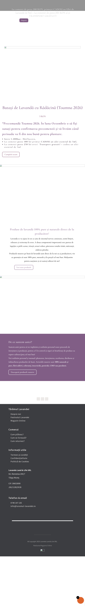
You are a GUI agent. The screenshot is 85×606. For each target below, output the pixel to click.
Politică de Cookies (20, 461)
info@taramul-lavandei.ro (23, 506)
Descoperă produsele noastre (22, 372)
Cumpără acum (10, 154)
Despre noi (16, 414)
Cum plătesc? (17, 434)
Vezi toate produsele (23, 267)
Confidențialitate (19, 458)
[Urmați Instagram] (42, 399)
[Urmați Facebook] (38, 399)
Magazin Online (18, 420)
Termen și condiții (19, 455)
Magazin (24, 20)
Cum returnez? (18, 441)
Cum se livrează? (19, 437)
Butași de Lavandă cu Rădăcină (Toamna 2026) (42, 107)
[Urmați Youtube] (46, 399)
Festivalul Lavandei (20, 417)
